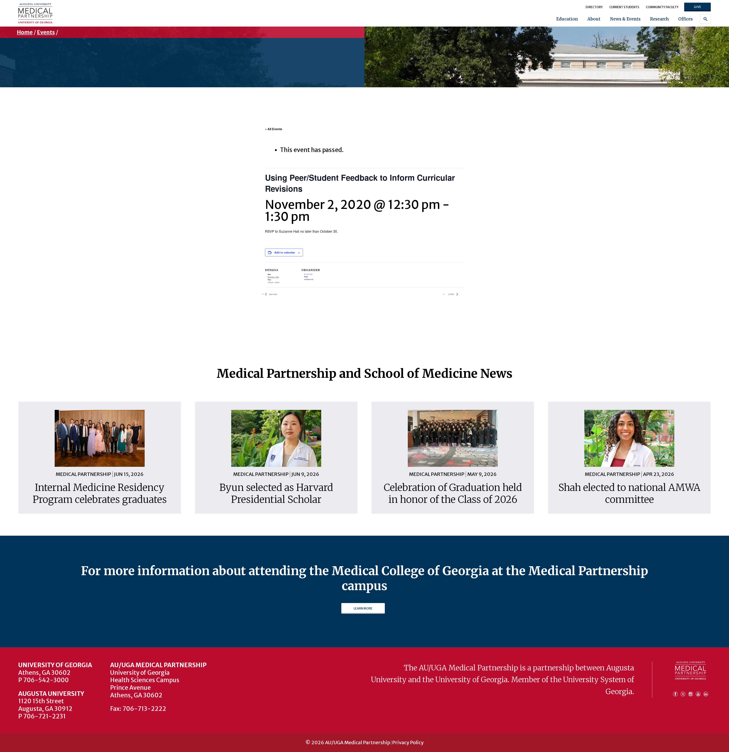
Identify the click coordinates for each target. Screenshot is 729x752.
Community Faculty (662, 7)
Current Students (624, 7)
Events (46, 32)
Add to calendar (284, 252)
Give (697, 7)
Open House (273, 294)
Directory (594, 7)
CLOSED (451, 294)
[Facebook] (676, 692)
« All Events (273, 129)
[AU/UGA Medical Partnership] (79, 13)
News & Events (625, 19)
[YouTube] (699, 692)
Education (567, 19)
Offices (685, 19)
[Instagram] (691, 692)
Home (25, 32)
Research (659, 19)
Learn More (363, 608)
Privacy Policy (408, 742)
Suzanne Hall (308, 274)
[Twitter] (684, 692)
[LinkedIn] (705, 692)
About (593, 19)
